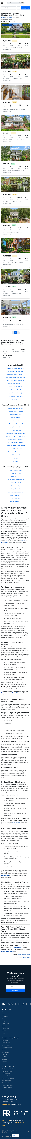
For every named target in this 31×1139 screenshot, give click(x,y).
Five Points (5, 1049)
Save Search (25, 8)
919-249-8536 (26, 957)
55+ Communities (6, 1080)
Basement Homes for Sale (16, 448)
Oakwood (4, 1059)
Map (16, 1135)
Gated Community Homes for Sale (15, 445)
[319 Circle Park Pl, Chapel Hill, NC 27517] (15, 246)
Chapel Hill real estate (7, 951)
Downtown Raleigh (7, 1047)
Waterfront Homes (7, 1083)
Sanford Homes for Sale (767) (15, 386)
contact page (16, 822)
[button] (2, 2)
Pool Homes (5, 1090)
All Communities (14, 501)
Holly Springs (5, 1028)
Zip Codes (15, 461)
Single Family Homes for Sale (15, 411)
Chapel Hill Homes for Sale (15, 408)
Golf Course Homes (7, 1087)
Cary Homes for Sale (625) (16, 396)
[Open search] (27, 3)
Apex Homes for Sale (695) (15, 390)
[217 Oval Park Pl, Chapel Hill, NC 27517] (15, 276)
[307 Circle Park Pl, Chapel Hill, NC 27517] (15, 61)
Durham (4, 1021)
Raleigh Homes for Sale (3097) (15, 368)
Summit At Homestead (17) (15, 492)
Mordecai (4, 1054)
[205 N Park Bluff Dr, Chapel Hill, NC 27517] (15, 123)
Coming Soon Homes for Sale (15, 439)
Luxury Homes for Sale (15, 427)
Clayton (4, 1019)
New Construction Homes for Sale (16, 424)
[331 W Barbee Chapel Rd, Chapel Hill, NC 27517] (15, 307)
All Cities (14, 399)
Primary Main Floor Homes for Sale (15, 436)
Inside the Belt (5, 1052)
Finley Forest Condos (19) (15, 482)
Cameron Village (6, 1045)
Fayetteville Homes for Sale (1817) (15, 374)
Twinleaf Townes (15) (15, 495)
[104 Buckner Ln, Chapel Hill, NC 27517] (15, 30)
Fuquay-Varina (5, 1023)
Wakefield (4, 1061)
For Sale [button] (7, 8)
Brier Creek (5, 1040)
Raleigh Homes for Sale (8, 1068)
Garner (4, 1026)
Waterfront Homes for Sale (15, 442)
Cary (3, 1014)
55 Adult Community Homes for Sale (15, 433)
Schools (15, 458)
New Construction (6, 1076)
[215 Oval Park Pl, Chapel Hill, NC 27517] (15, 184)
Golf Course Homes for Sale (15, 452)
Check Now (15, 990)
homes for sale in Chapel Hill (9, 693)
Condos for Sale (15, 417)
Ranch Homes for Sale (15, 455)
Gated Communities (7, 1085)
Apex (3, 1012)
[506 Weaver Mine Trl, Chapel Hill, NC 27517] (15, 153)
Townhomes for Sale (15, 414)
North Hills (5, 1056)
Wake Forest (5, 1033)
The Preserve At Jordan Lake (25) (15, 479)
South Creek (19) (15, 486)
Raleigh (4, 1030)
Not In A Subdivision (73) (15, 470)
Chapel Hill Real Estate (23, 954)
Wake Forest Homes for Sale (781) (15, 380)
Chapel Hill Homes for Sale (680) (15, 393)
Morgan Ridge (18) (15, 489)
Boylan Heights (6, 1042)
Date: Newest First (11, 21)
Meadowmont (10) (15, 498)
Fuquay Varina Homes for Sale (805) (15, 377)
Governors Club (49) (15, 473)
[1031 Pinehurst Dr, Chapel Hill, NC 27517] (15, 215)
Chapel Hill (5, 1016)
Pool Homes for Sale (15, 430)
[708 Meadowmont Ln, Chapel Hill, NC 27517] (15, 92)
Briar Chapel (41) (15, 476)
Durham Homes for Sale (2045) (15, 371)
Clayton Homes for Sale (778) (15, 383)
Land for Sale (15, 420)
